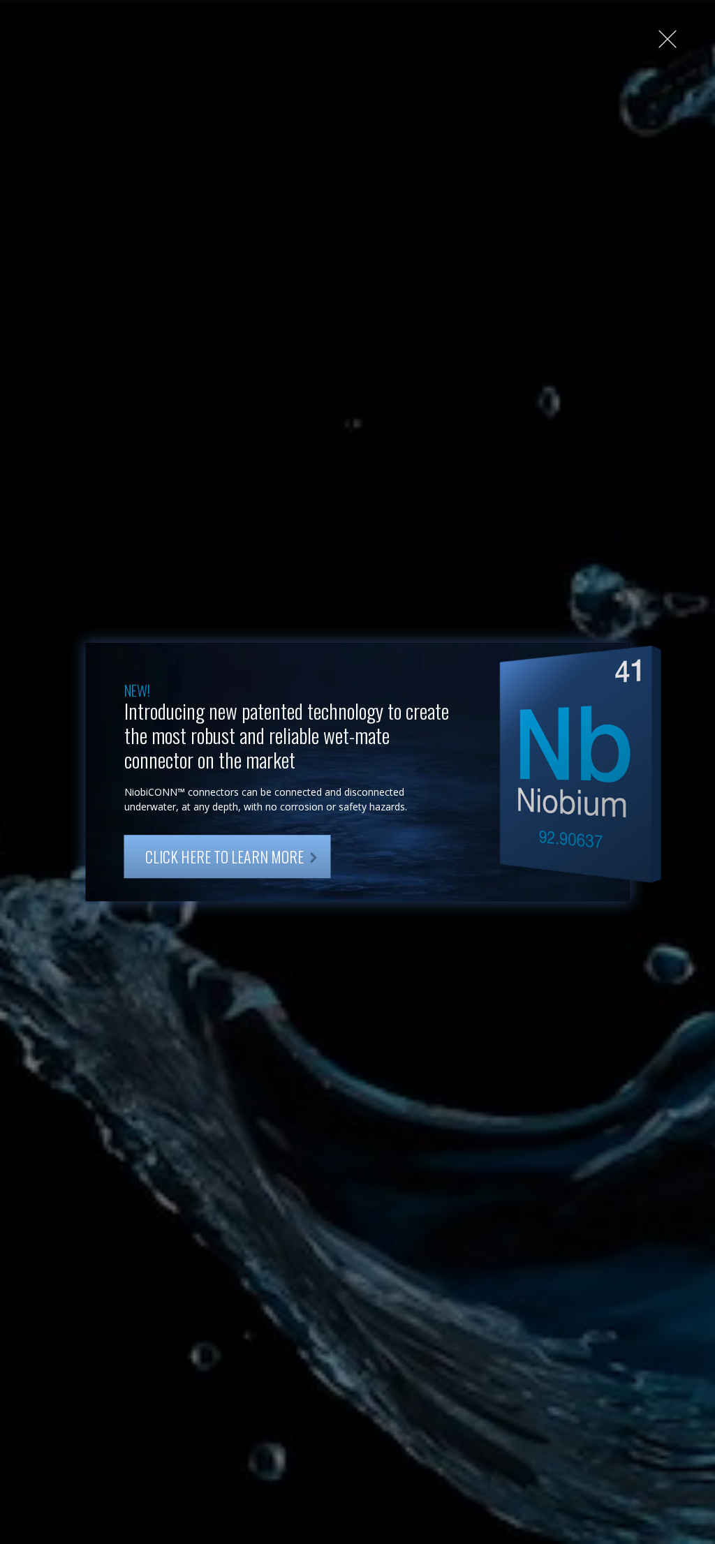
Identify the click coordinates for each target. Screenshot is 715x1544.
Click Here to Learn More (224, 856)
